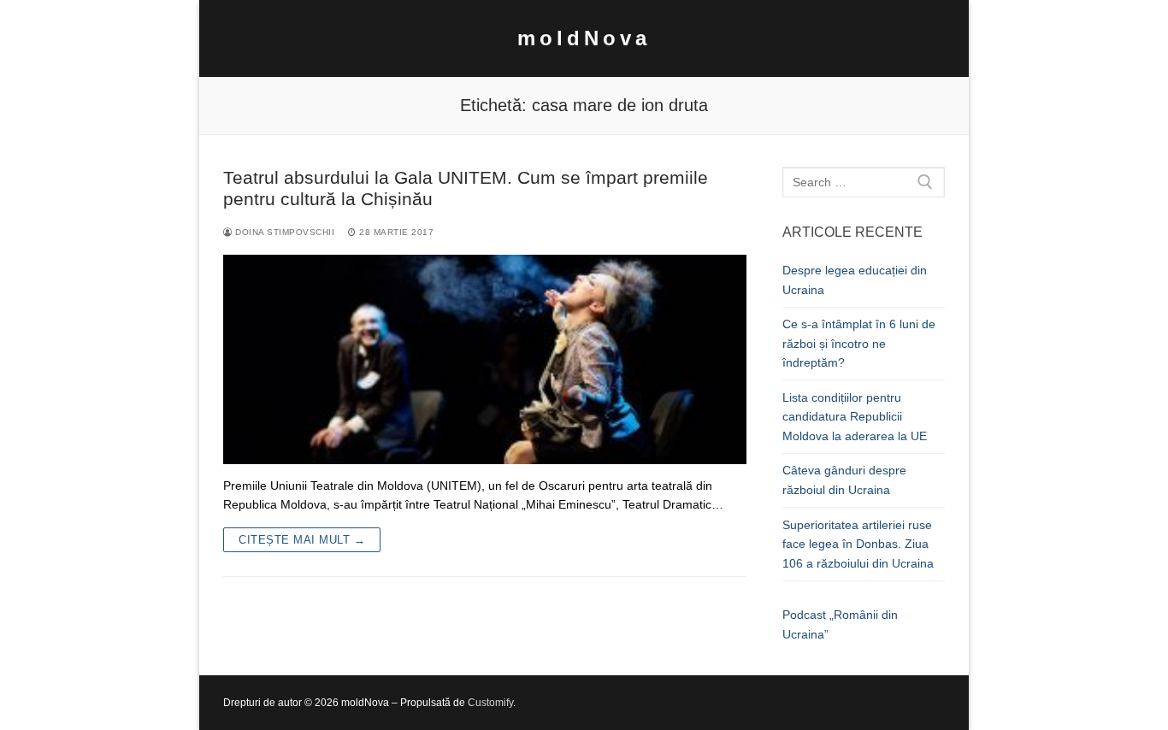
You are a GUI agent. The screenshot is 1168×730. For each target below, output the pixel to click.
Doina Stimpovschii (283, 232)
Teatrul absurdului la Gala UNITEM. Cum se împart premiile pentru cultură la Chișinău (465, 188)
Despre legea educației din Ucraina (854, 280)
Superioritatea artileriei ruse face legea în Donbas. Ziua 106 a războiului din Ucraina (858, 544)
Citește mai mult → (302, 539)
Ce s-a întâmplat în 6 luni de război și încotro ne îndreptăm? (858, 343)
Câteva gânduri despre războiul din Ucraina (844, 480)
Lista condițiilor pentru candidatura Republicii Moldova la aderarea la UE (854, 417)
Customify (490, 703)
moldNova (584, 38)
